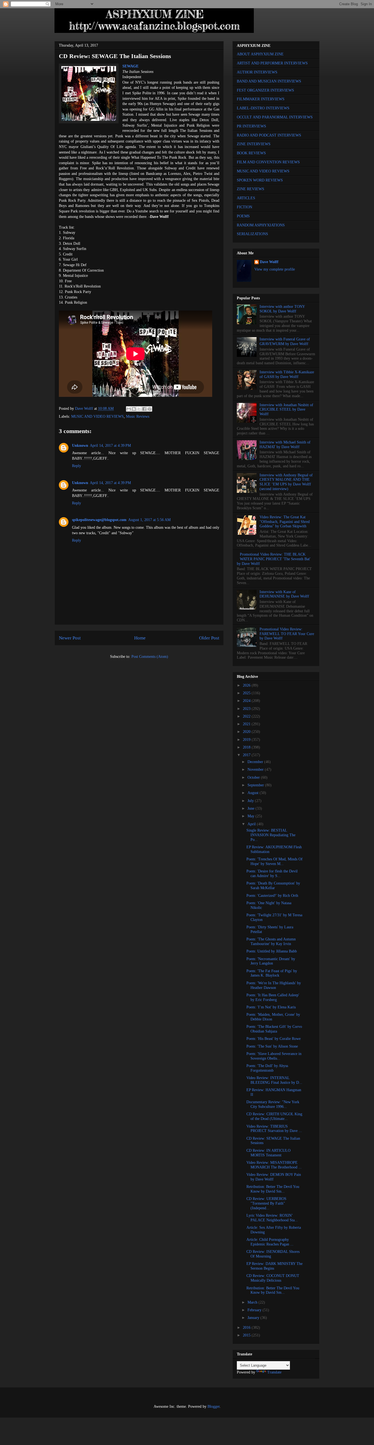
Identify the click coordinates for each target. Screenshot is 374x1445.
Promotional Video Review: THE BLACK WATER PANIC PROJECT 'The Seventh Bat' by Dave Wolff (273, 559)
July (251, 801)
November (256, 769)
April (252, 824)
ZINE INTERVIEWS (254, 144)
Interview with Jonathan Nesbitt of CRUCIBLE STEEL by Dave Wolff (286, 409)
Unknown (80, 445)
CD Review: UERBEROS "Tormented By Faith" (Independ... (266, 1203)
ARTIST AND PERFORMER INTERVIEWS (272, 63)
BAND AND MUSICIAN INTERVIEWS (269, 81)
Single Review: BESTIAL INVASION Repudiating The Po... (270, 835)
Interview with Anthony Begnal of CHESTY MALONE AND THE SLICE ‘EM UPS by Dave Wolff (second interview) (286, 482)
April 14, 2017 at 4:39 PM (110, 445)
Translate (274, 1372)
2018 (247, 747)
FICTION (244, 207)
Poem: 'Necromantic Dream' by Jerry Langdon (270, 961)
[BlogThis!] (134, 409)
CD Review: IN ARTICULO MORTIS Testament (268, 1152)
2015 (247, 1335)
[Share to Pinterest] (149, 409)
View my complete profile (274, 269)
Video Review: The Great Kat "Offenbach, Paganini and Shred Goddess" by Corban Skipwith (285, 521)
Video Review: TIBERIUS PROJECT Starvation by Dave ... (274, 1128)
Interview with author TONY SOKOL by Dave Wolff (282, 309)
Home (140, 638)
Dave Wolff (269, 262)
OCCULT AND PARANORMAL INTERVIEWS (275, 117)
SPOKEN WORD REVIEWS (260, 180)
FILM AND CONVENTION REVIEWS (268, 162)
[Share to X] (139, 409)
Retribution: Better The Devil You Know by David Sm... (272, 1189)
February (255, 1310)
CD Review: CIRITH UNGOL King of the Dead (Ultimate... (274, 1116)
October (254, 777)
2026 (247, 685)
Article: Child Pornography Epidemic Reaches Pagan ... (270, 1242)
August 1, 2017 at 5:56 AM (149, 520)
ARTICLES (246, 198)
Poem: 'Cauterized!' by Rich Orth (272, 896)
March (253, 1302)
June (251, 808)
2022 (247, 716)
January (254, 1318)
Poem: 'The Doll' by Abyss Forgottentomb (267, 1068)
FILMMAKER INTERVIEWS (260, 99)
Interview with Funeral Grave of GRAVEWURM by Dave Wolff (285, 341)
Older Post (209, 638)
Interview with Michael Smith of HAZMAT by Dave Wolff (285, 444)
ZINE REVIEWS (250, 189)
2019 (247, 740)
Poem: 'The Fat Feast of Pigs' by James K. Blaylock (271, 973)
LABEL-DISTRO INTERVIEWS (263, 108)
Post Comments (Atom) (149, 657)
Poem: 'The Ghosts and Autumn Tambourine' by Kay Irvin (271, 941)
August (254, 793)
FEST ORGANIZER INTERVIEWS (265, 90)
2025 (247, 693)
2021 (247, 724)
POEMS (243, 216)
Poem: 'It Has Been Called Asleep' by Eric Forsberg (272, 997)
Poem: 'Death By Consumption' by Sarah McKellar (273, 885)
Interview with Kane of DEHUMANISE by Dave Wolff (284, 594)
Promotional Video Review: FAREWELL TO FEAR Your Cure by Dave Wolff (287, 634)
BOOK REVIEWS (251, 153)
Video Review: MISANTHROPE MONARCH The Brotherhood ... (274, 1164)
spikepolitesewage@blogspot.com (99, 520)
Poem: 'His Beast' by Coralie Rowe (273, 1039)
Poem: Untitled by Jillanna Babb (271, 951)
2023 (247, 709)
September (256, 785)
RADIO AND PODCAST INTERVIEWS (269, 135)
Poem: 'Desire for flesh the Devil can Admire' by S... (272, 873)
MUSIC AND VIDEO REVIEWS (97, 416)
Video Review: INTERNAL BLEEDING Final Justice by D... (274, 1080)
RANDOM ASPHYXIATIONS (261, 225)
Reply (76, 466)
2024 (247, 701)
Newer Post (70, 638)
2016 (247, 1327)
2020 (247, 732)
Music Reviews (137, 416)
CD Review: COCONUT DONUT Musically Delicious (272, 1278)
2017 (247, 755)
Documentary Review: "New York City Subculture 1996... (272, 1104)
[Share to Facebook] (144, 409)
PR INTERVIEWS (251, 126)
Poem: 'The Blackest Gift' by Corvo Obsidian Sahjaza (274, 1029)
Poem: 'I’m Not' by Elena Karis (271, 1007)
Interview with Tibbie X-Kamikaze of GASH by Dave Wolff (287, 374)
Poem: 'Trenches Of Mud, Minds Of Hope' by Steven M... (274, 861)
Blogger (214, 1406)
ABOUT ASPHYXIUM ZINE (260, 54)
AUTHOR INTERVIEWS (257, 72)
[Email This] (128, 409)
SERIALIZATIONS (252, 234)
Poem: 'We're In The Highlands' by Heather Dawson (273, 985)
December (256, 762)
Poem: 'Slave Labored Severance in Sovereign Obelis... (273, 1056)
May (251, 816)
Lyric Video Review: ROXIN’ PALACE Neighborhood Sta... (272, 1217)
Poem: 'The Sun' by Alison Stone (272, 1046)
